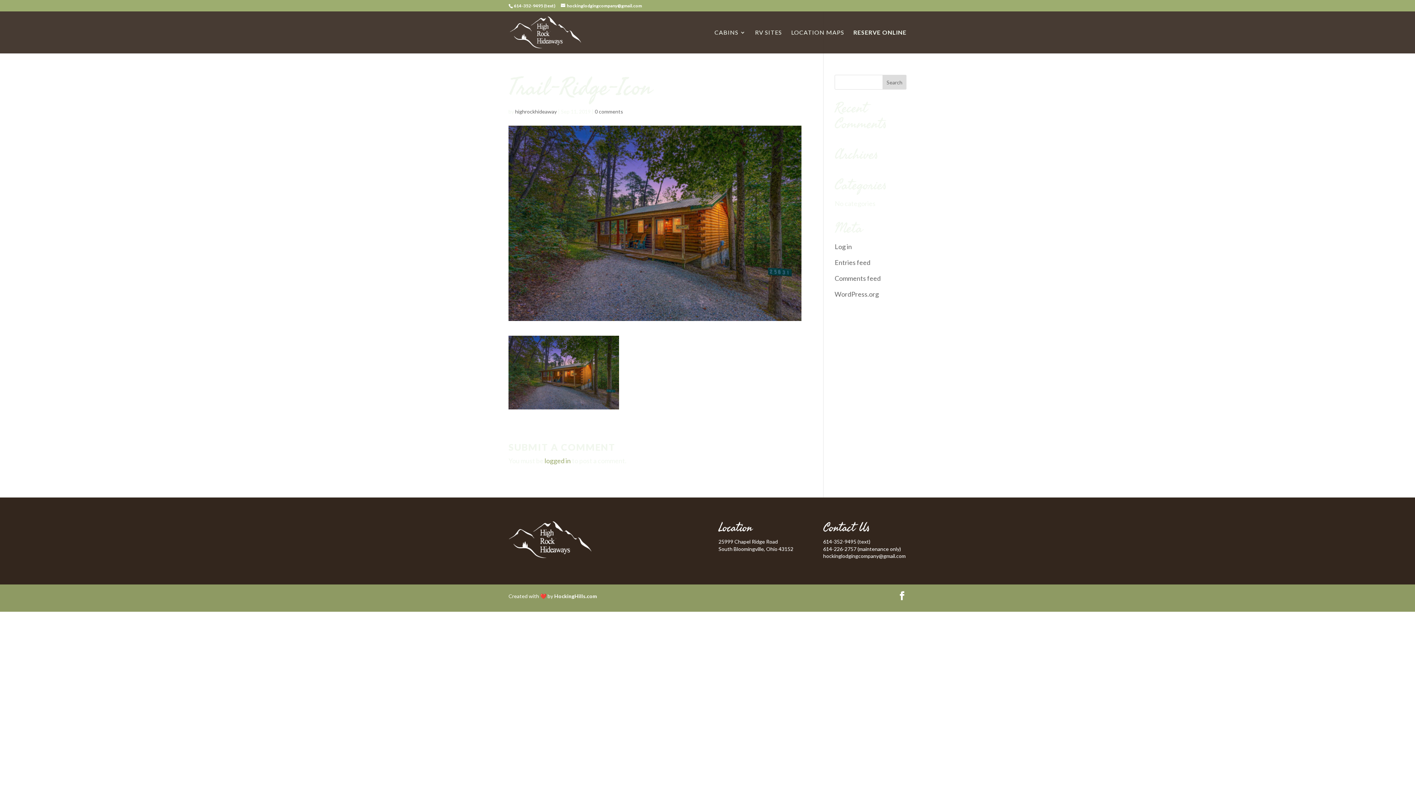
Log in (843, 246)
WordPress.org (857, 294)
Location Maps (817, 33)
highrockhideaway (536, 111)
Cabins (726, 33)
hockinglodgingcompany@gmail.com (864, 556)
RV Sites (768, 33)
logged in (558, 461)
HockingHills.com (575, 596)
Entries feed (852, 262)
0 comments (609, 111)
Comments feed (858, 278)
